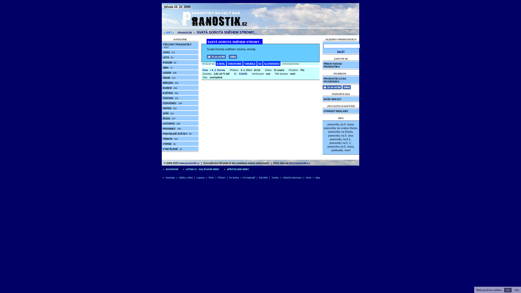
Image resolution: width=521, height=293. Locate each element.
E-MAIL (221, 63)
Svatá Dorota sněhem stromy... (227, 32)
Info (516, 290)
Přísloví (221, 177)
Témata (170, 139)
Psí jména (234, 177)
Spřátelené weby (238, 169)
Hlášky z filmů (186, 177)
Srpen (170, 108)
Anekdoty (170, 177)
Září (168, 113)
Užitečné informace (292, 177)
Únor (169, 78)
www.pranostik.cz (189, 163)
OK (508, 290)
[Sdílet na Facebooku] (234, 56)
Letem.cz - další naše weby (202, 169)
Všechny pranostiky (177, 46)
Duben (170, 88)
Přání (211, 177)
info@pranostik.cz (299, 163)
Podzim (169, 62)
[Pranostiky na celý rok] (209, 26)
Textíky (275, 177)
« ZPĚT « (169, 32)
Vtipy (317, 177)
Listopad (171, 123)
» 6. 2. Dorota (217, 70)
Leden (169, 72)
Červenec (172, 103)
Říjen (169, 118)
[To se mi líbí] (217, 56)
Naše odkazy (332, 99)
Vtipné (169, 144)
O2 (260, 63)
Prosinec (172, 128)
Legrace (201, 177)
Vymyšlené (172, 149)
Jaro (169, 52)
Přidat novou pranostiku (333, 65)
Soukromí (172, 169)
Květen (170, 93)
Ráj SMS (263, 177)
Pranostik (185, 32)
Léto (168, 57)
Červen (170, 98)
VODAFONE (235, 63)
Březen (170, 83)
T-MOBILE (250, 63)
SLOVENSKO (271, 63)
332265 (243, 73)
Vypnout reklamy (336, 111)
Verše (308, 177)
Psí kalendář (249, 177)
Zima (168, 67)
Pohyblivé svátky (177, 133)
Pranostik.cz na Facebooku (335, 80)
